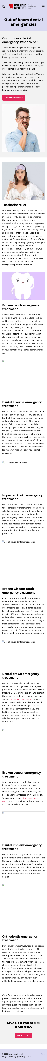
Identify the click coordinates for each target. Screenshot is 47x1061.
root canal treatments (20, 699)
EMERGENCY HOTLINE (14, 98)
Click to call (23, 1035)
